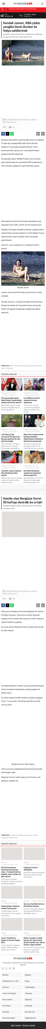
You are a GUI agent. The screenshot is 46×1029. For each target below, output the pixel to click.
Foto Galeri (6, 1006)
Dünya (27, 981)
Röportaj (28, 999)
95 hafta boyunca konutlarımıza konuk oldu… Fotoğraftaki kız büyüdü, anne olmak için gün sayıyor (11, 871)
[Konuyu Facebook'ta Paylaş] (3, 134)
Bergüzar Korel (15, 835)
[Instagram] (10, 968)
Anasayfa (6, 34)
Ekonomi (5, 987)
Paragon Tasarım (28, 1025)
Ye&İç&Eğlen (30, 987)
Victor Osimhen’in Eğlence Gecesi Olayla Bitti (10, 940)
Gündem (5, 975)
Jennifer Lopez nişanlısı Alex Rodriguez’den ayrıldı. (11, 473)
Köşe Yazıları (7, 999)
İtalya (29, 365)
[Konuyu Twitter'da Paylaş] (7, 134)
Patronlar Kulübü (8, 1018)
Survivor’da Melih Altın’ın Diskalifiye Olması (34, 905)
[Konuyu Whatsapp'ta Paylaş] (12, 134)
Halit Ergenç (29, 835)
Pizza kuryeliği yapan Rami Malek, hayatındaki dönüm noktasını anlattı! (11, 400)
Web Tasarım (16, 1025)
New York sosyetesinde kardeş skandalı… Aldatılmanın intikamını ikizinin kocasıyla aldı (33, 437)
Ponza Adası (9, 368)
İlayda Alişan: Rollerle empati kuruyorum (10, 907)
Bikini (11, 365)
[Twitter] (6, 968)
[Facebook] (2, 968)
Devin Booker (22, 365)
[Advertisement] (23, 92)
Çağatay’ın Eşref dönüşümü (31, 868)
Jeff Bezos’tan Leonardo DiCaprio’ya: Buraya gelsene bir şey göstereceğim (10, 437)
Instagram (4, 837)
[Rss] (13, 968)
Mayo (3, 368)
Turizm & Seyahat (9, 993)
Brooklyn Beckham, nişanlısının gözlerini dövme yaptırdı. (32, 473)
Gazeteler (28, 1006)
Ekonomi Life (30, 1012)
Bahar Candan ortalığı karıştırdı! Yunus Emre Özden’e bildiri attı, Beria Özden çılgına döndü (34, 941)
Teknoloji (28, 993)
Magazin (12, 506)
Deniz (16, 365)
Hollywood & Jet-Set (17, 34)
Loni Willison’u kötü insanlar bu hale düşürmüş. (32, 400)
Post (16, 837)
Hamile (35, 835)
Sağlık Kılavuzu (30, 1018)
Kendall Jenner (37, 365)
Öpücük (11, 837)
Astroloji (5, 1012)
